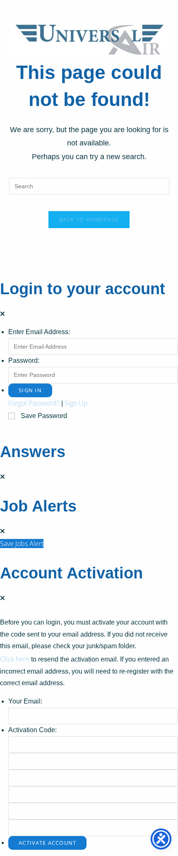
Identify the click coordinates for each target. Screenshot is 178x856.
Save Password (44, 415)
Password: (23, 360)
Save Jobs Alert (21, 543)
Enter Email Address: (39, 331)
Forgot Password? (34, 403)
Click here (14, 659)
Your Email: (25, 701)
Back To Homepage (89, 219)
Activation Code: (32, 729)
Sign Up (76, 403)
